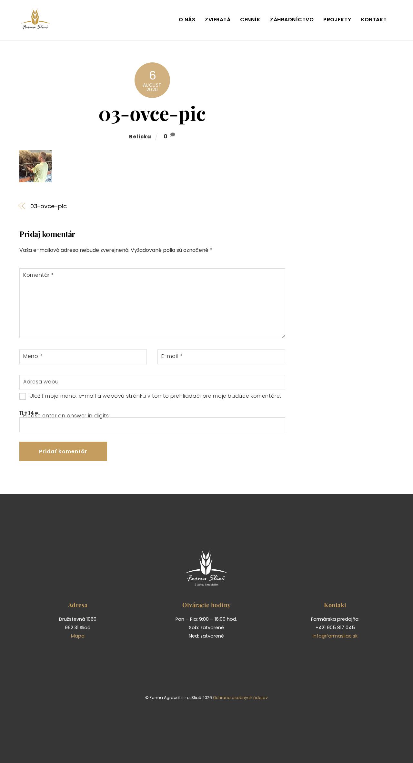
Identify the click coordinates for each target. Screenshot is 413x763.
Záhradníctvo (292, 19)
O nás (187, 19)
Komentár (38, 275)
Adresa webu (41, 381)
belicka (140, 136)
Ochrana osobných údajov (240, 697)
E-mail (171, 356)
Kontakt (374, 19)
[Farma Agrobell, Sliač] (35, 27)
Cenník (250, 19)
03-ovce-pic (152, 113)
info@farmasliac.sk (335, 636)
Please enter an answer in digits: (66, 415)
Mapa (78, 636)
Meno (33, 356)
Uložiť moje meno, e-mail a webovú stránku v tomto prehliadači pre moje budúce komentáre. (155, 396)
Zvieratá (217, 19)
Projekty (337, 19)
